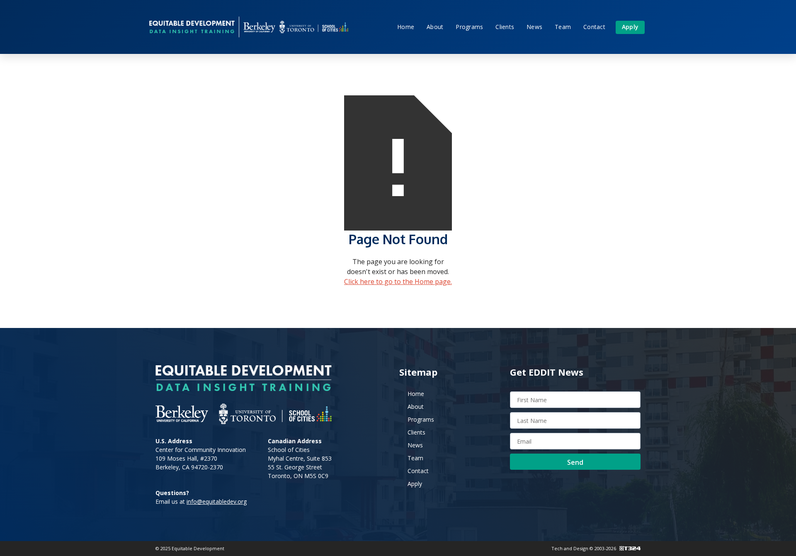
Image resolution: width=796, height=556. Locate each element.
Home (405, 27)
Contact (594, 27)
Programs (469, 27)
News (534, 27)
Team (563, 27)
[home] (192, 27)
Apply (630, 27)
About (435, 27)
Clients (504, 27)
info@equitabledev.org (217, 501)
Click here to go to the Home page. (398, 281)
